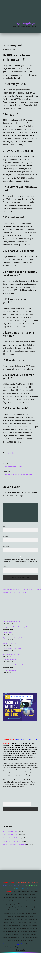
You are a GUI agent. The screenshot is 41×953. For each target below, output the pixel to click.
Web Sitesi (6, 546)
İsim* (4, 526)
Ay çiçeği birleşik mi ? (9, 670)
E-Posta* (5, 536)
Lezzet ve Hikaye (24, 23)
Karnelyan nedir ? (8, 632)
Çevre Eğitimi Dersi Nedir (10, 831)
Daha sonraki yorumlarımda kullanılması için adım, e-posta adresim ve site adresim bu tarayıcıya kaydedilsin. (20, 560)
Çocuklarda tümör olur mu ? (11, 654)
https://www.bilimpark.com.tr (11, 589)
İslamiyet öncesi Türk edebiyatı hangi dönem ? (17, 627)
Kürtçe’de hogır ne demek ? (11, 621)
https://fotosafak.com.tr (32, 589)
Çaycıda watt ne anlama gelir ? (12, 638)
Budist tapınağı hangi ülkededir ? (13, 665)
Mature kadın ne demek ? (10, 659)
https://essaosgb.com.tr (9, 592)
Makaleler (12, 453)
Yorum (5, 501)
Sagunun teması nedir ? (10, 643)
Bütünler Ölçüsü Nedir (14, 467)
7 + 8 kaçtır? (7, 566)
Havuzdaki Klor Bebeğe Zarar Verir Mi (14, 845)
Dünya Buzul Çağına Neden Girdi (18, 474)
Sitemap (22, 592)
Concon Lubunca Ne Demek (11, 838)
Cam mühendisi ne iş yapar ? (12, 649)
